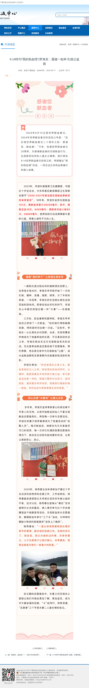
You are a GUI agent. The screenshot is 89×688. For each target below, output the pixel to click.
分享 (6, 75)
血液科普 (76, 27)
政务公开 (8, 33)
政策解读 (35, 33)
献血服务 (62, 27)
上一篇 (24, 655)
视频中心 (21, 33)
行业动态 (84, 44)
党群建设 (49, 27)
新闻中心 (35, 27)
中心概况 (21, 27)
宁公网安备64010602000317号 (30, 673)
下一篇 (65, 655)
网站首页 (8, 27)
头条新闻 (49, 33)
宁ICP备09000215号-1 (51, 673)
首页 (69, 44)
